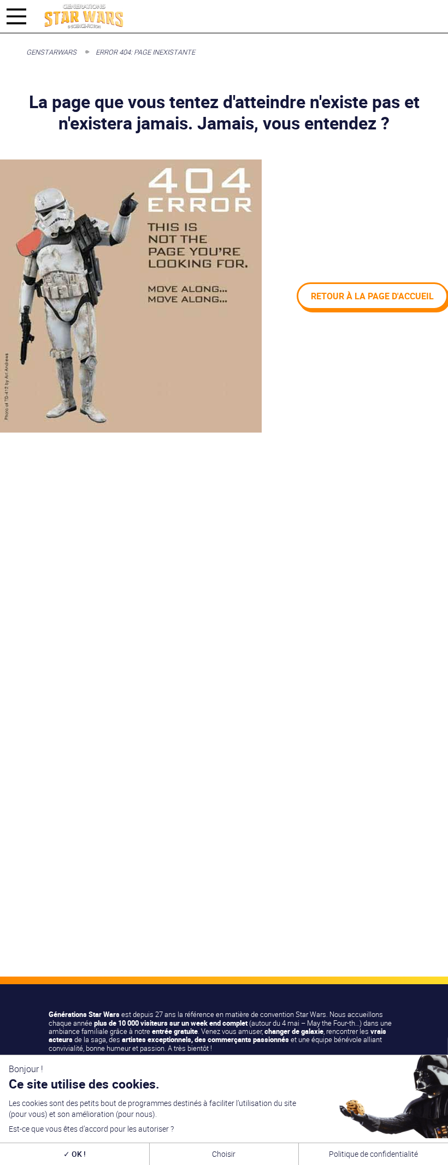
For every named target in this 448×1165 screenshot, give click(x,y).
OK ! (78, 1154)
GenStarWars (51, 52)
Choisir (223, 1154)
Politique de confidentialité (373, 1154)
